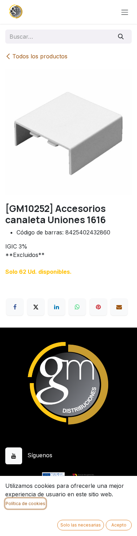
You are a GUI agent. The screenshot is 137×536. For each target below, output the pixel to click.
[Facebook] (14, 306)
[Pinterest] (98, 306)
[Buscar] (121, 37)
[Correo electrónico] (119, 306)
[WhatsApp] (77, 306)
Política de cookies (25, 503)
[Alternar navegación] (125, 12)
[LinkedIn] (56, 306)
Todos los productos (39, 56)
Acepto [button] (118, 525)
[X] (35, 306)
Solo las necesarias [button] (80, 525)
